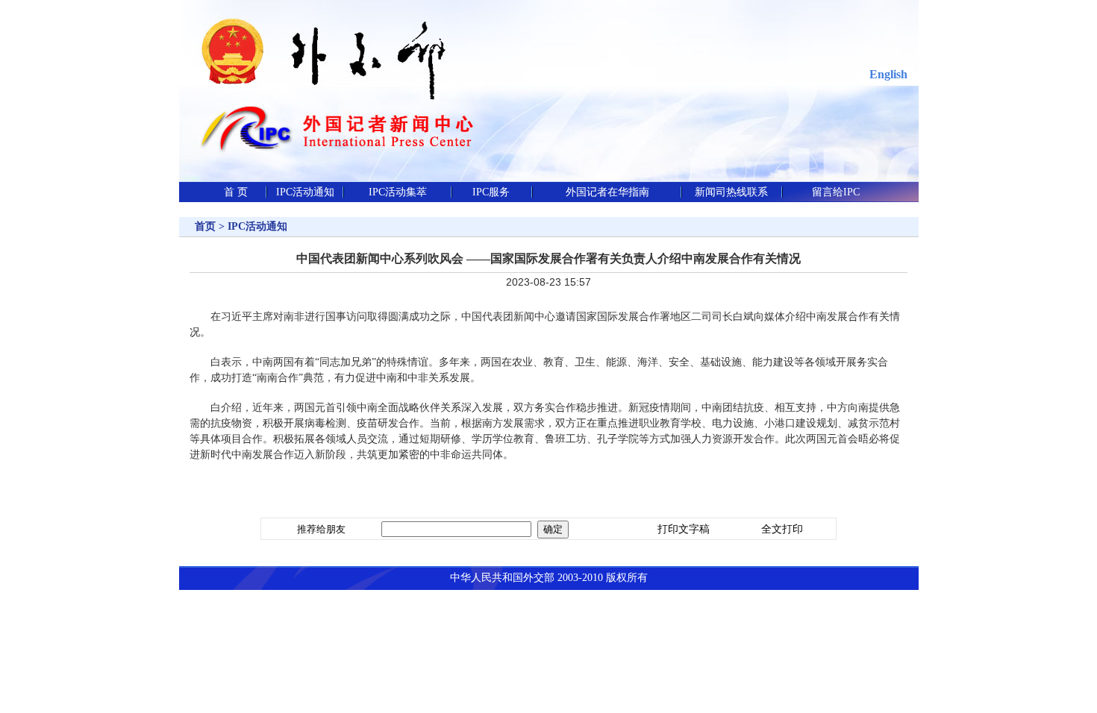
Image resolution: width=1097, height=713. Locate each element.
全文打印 (782, 529)
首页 (205, 226)
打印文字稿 (683, 529)
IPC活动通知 (305, 192)
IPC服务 (491, 192)
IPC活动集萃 (398, 192)
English (888, 74)
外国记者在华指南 (607, 192)
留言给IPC (836, 192)
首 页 (236, 192)
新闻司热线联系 (731, 192)
